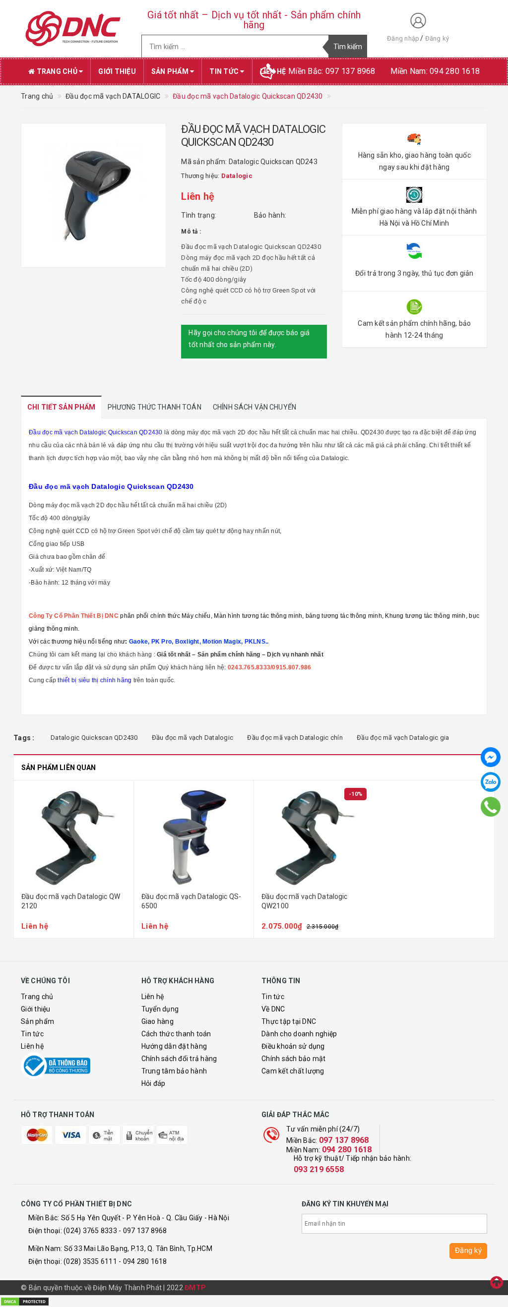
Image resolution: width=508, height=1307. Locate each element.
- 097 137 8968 (143, 1231)
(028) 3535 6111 (90, 1261)
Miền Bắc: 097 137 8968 (332, 71)
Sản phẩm (170, 71)
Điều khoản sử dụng (293, 1046)
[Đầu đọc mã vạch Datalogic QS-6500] (193, 837)
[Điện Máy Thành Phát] (74, 29)
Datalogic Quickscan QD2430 (94, 737)
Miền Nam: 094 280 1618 (435, 71)
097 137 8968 (344, 1140)
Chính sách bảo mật (293, 1059)
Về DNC (273, 1009)
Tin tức (224, 71)
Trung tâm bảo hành (174, 1071)
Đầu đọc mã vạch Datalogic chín (295, 737)
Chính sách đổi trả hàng (179, 1059)
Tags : (24, 738)
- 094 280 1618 (143, 1261)
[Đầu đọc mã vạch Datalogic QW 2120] (73, 837)
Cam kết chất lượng (292, 1071)
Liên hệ (32, 1046)
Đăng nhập (403, 38)
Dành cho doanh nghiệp (299, 1034)
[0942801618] (491, 807)
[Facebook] (491, 757)
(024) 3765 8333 (90, 1231)
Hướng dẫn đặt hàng (174, 1046)
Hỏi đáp (153, 1083)
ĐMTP (195, 1288)
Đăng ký (437, 38)
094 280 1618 (347, 1149)
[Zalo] (491, 782)
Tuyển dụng (160, 1009)
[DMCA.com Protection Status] (25, 1301)
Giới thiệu (117, 71)
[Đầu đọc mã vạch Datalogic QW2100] (314, 837)
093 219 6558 (319, 1169)
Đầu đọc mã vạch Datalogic (192, 737)
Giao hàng (157, 1021)
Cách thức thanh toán (176, 1034)
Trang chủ (57, 71)
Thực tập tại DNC (288, 1021)
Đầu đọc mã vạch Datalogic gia (403, 737)
